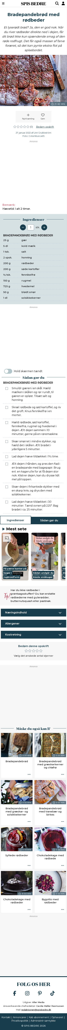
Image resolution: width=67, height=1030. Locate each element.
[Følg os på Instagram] (27, 993)
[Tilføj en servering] (44, 227)
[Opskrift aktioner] (29, 774)
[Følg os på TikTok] (52, 993)
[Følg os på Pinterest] (40, 993)
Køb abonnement (39, 1017)
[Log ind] (63, 3)
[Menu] (8, 3)
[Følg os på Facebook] (15, 993)
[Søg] (57, 3)
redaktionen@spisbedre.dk (36, 1009)
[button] (15, 556)
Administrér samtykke (43, 1020)
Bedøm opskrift (45, 126)
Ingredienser (15, 520)
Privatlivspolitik (19, 1020)
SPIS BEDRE (33, 3)
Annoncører (19, 1017)
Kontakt (6, 1017)
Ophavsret (57, 1017)
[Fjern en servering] (23, 227)
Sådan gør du (49, 520)
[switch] (8, 371)
